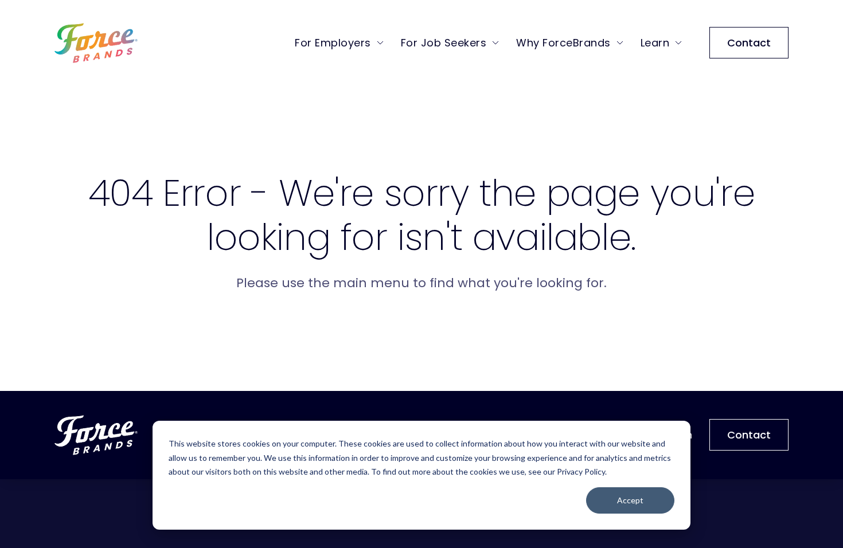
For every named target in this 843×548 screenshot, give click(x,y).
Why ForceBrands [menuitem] (563, 43)
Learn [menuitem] (655, 43)
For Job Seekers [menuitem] (444, 43)
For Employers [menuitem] (333, 43)
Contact (749, 43)
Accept (630, 500)
